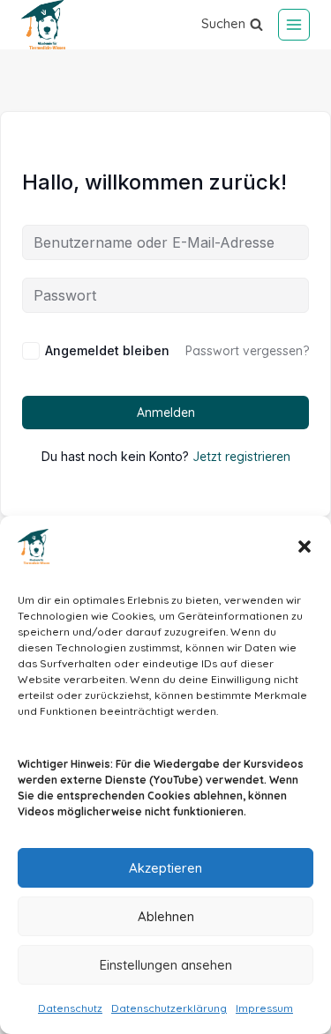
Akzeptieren (165, 867)
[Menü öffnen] (294, 25)
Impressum (264, 1008)
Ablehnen (166, 916)
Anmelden (166, 412)
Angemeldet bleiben (107, 350)
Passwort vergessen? (247, 351)
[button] (304, 546)
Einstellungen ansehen (166, 964)
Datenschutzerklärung (169, 1008)
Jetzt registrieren (241, 457)
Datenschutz (70, 1008)
